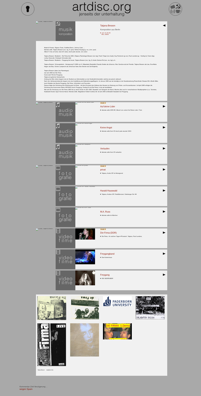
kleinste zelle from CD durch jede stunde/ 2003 (117, 131)
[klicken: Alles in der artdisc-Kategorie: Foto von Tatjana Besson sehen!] (65, 184)
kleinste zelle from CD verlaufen (112, 152)
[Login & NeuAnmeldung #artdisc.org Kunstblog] (27, 15)
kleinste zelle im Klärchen (110, 215)
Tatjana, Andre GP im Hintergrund (113, 173)
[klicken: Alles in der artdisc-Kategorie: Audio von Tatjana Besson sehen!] (65, 121)
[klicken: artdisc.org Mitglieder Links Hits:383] (117, 339)
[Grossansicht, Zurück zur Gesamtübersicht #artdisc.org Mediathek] (164, 26)
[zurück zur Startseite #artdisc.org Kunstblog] (175, 15)
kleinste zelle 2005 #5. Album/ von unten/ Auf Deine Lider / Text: (122, 110)
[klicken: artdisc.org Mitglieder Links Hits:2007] (150, 318)
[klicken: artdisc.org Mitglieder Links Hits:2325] (84, 356)
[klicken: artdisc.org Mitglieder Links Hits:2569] (51, 319)
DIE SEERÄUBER (108, 278)
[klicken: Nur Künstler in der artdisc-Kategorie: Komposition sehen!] (65, 40)
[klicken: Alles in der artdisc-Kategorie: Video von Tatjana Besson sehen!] (65, 247)
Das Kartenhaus (107, 257)
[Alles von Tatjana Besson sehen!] (44, 21)
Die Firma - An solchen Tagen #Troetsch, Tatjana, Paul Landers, (122, 236)
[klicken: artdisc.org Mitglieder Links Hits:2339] (51, 365)
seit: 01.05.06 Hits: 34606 (105, 33)
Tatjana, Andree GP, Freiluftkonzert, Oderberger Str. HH (119, 194)
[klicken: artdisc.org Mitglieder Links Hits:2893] (84, 319)
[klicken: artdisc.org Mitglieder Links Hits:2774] (117, 306)
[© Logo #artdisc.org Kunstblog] (101, 9)
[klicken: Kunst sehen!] (84, 102)
